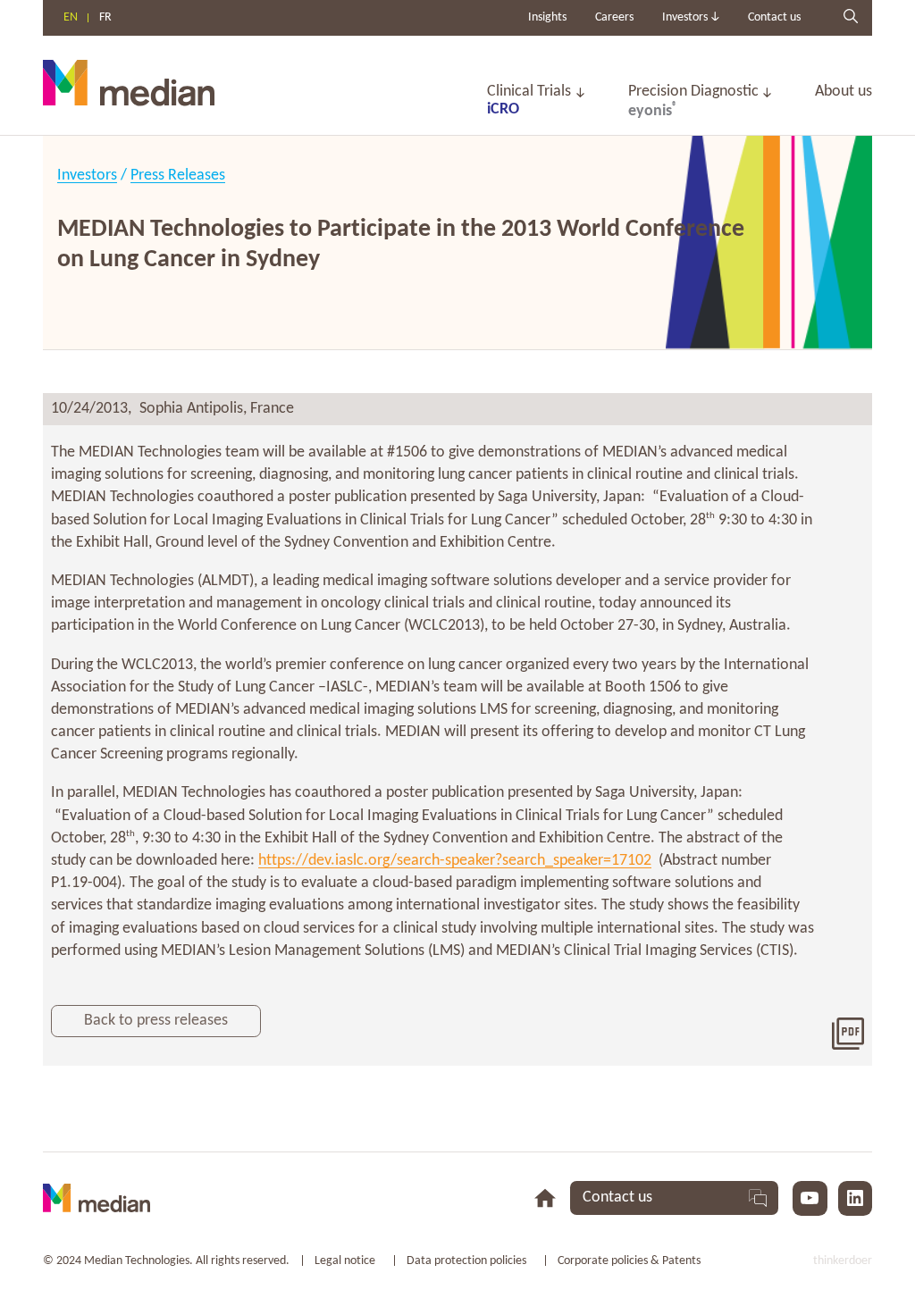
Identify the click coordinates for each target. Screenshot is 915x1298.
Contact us (774, 17)
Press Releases (177, 175)
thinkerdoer (842, 1261)
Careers (614, 17)
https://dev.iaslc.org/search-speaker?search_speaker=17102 (454, 860)
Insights (547, 17)
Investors (87, 175)
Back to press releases (156, 1020)
